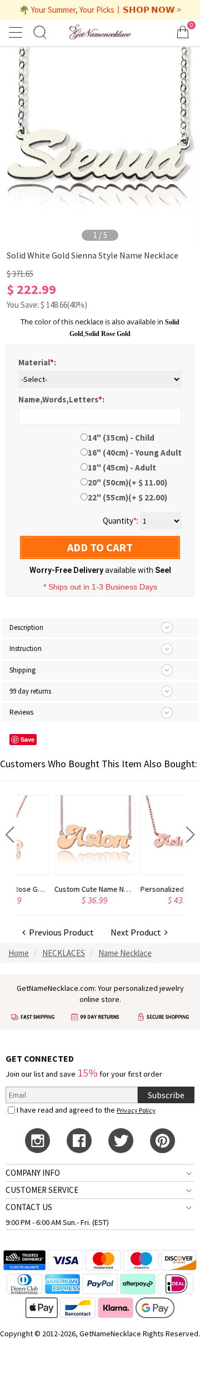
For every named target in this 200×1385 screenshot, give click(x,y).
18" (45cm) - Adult (122, 467)
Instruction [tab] (25, 648)
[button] (9, 834)
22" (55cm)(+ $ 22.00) (127, 497)
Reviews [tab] (21, 712)
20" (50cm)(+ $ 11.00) (127, 482)
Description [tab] (26, 627)
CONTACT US (29, 1207)
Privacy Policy (136, 1110)
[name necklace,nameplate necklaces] (99, 31)
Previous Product (60, 932)
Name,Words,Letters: (61, 399)
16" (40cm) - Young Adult (135, 452)
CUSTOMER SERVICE (42, 1190)
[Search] (40, 31)
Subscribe (166, 1094)
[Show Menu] (17, 32)
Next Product (137, 932)
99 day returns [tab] (30, 691)
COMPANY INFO (33, 1172)
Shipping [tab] (22, 670)
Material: (37, 362)
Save (27, 739)
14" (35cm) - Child (121, 437)
